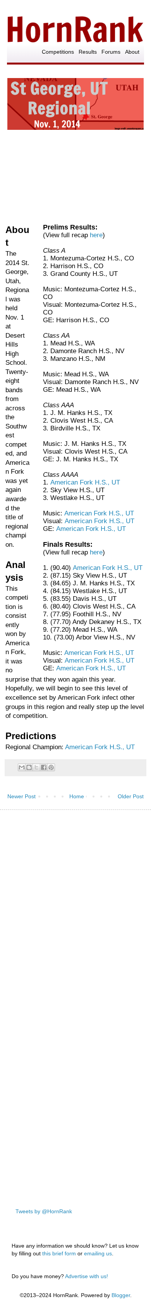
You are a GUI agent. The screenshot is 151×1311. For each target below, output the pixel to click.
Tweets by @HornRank (43, 1211)
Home (76, 796)
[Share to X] (36, 767)
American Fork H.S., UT (85, 482)
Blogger (121, 1295)
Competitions (58, 52)
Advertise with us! (86, 1276)
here (96, 235)
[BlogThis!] (29, 767)
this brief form (59, 1253)
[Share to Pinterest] (51, 767)
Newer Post (21, 796)
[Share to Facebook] (44, 767)
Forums (110, 52)
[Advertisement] (75, 896)
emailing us (98, 1253)
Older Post (131, 796)
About (132, 52)
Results (88, 52)
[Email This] (22, 767)
